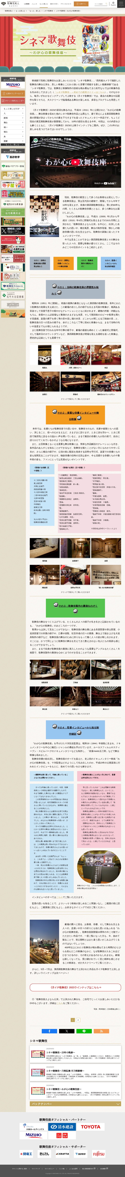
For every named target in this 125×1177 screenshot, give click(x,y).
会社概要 (103, 1168)
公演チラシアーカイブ (14, 93)
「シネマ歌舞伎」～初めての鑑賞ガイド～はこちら (79, 92)
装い (6, 127)
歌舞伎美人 (9, 11)
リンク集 (61, 1168)
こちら (59, 897)
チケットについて (66, 4)
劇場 (6, 117)
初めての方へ (54, 4)
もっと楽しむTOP (12, 108)
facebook (49, 1031)
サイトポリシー (49, 1168)
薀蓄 (6, 140)
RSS (101, 1031)
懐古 (6, 131)
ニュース (34, 4)
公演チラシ (82, 4)
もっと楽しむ (44, 4)
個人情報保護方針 (87, 1168)
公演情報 (26, 4)
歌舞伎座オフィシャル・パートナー (12, 79)
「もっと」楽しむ (34, 11)
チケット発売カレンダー (14, 101)
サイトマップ (36, 1168)
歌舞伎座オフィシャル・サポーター (12, 151)
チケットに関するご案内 (19, 1168)
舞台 (6, 122)
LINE (84, 1031)
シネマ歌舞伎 (48, 11)
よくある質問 (73, 1168)
